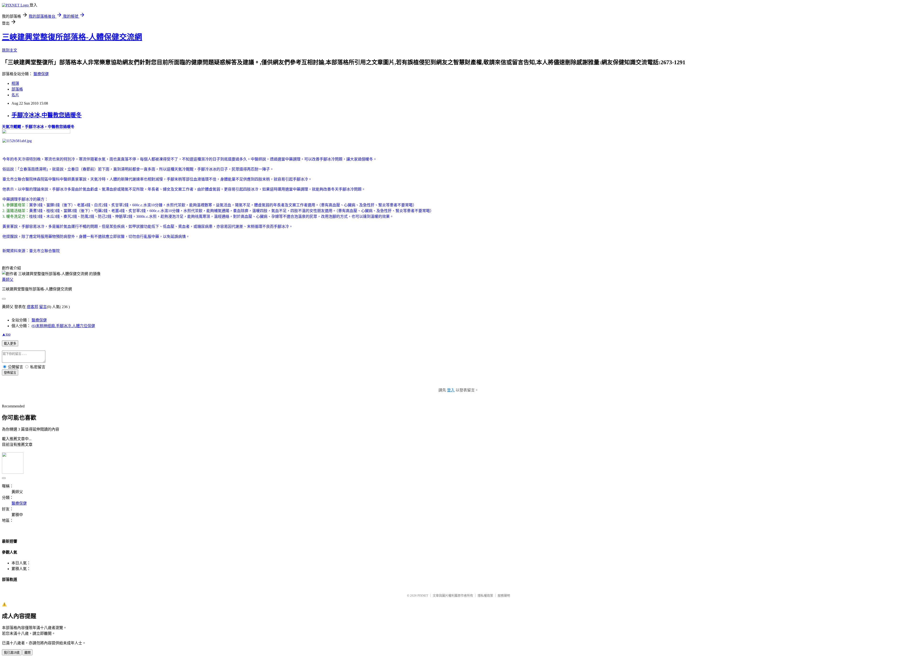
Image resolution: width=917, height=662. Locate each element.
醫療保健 (41, 74)
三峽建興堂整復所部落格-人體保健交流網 (72, 37)
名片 (15, 95)
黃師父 (7, 280)
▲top (6, 334)
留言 (43, 307)
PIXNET (422, 595)
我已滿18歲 (12, 652)
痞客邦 (32, 307)
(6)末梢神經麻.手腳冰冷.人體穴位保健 (63, 326)
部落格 (17, 89)
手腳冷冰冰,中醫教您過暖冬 (46, 115)
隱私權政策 (485, 595)
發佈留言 (10, 372)
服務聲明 (504, 595)
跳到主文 (9, 50)
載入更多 (10, 343)
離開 (27, 652)
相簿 (15, 83)
